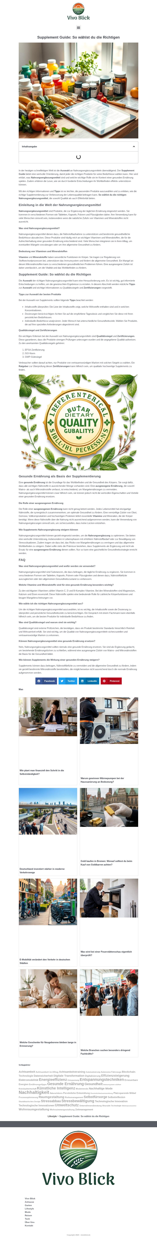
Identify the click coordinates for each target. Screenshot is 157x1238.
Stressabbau (51, 1101)
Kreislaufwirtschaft (27, 1089)
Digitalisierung (93, 1076)
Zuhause (29, 1202)
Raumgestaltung (51, 1097)
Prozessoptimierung (28, 1097)
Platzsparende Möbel (124, 1093)
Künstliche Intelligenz (56, 1088)
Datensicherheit (43, 1075)
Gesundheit (93, 1084)
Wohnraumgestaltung (34, 1109)
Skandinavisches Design (29, 1101)
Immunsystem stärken (112, 1084)
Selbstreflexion (116, 1097)
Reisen (28, 1215)
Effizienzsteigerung (115, 1075)
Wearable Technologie (111, 1106)
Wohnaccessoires (129, 1106)
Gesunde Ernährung (65, 1084)
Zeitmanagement (84, 1109)
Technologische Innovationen (36, 1105)
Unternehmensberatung (90, 1106)
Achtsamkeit (27, 1071)
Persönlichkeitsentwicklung (101, 1093)
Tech (27, 1219)
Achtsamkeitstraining (72, 1071)
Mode (28, 1212)
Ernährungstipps (38, 1084)
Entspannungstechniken (102, 1079)
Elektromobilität (28, 1080)
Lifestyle (52, 1116)
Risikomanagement (74, 1097)
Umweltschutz (67, 1105)
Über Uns (29, 1222)
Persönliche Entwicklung (76, 1093)
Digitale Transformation (69, 1075)
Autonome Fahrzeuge (111, 1072)
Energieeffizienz (53, 1079)
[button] (78, 27)
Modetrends (82, 1088)
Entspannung (73, 1080)
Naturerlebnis (56, 1093)
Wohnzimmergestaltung (62, 1109)
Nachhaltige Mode (101, 1088)
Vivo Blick (30, 1198)
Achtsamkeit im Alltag (47, 1072)
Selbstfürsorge (95, 1097)
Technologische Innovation (111, 1101)
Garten (28, 1205)
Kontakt (29, 1225)
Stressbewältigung (77, 1101)
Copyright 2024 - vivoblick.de (78, 1235)
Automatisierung (93, 1072)
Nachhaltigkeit (34, 1092)
